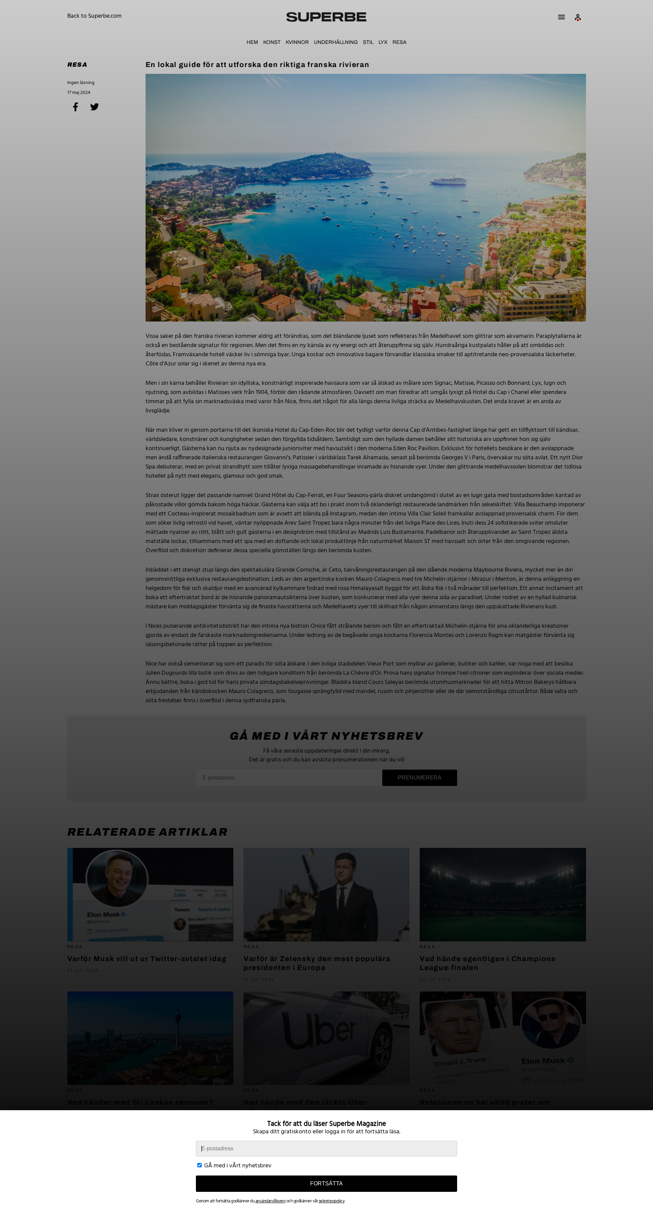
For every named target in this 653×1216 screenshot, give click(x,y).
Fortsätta (326, 1183)
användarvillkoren (270, 1201)
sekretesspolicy (332, 1201)
